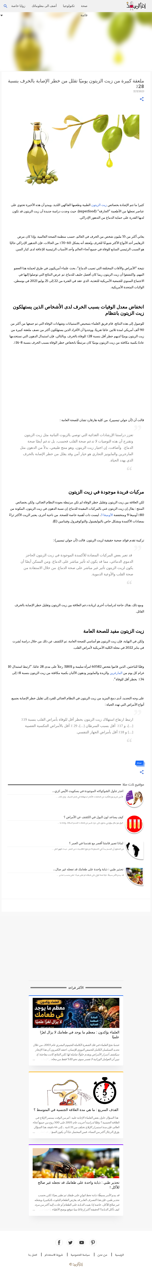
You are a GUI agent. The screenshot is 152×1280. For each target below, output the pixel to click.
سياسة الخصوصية (80, 1255)
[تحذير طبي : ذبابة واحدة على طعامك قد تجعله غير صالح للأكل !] (133, 876)
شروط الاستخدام (54, 1255)
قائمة (84, 15)
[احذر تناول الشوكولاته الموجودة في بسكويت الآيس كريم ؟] (133, 798)
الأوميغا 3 (107, 515)
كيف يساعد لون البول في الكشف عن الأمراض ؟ (93, 817)
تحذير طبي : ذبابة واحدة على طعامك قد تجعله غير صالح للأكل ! (78, 1185)
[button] (141, 99)
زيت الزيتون (99, 205)
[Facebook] (59, 1242)
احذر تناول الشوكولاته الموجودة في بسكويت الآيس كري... (87, 791)
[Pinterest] (93, 1242)
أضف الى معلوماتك (44, 6)
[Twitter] (70, 1242)
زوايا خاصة (18, 6)
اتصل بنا (32, 1255)
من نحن (102, 1255)
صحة (84, 6)
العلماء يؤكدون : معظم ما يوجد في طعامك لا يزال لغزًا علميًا (79, 1034)
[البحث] (120, 6)
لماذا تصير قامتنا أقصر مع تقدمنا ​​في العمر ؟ (96, 843)
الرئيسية (119, 1255)
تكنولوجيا (69, 6)
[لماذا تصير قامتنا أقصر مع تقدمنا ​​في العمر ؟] (133, 850)
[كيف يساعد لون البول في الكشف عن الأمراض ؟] (133, 824)
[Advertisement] (76, 41)
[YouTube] (81, 1242)
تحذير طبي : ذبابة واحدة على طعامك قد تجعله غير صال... (88, 869)
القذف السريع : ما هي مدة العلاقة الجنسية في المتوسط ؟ (76, 1110)
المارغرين (116, 673)
